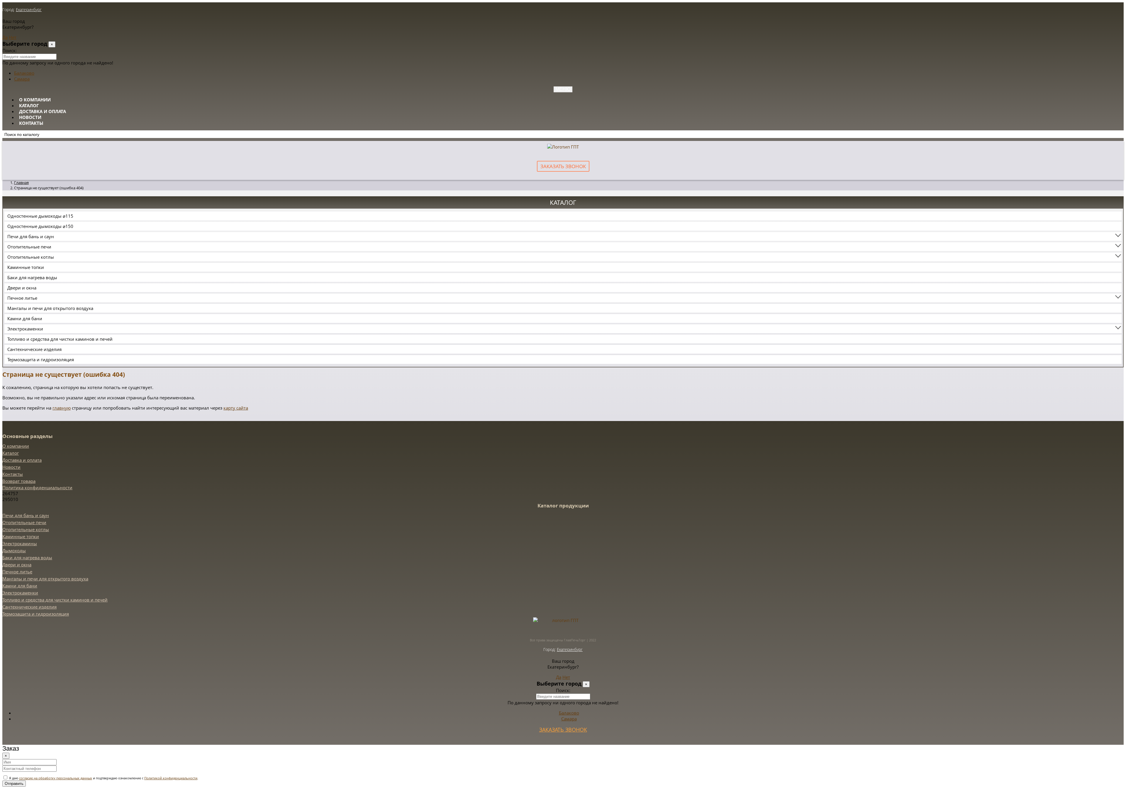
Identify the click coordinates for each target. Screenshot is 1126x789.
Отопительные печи (29, 247)
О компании (35, 100)
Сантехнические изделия (34, 349)
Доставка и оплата (42, 111)
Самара (22, 79)
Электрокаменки (25, 329)
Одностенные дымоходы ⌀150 (40, 226)
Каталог (29, 105)
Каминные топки (25, 267)
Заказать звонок (563, 166)
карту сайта (235, 408)
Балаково (24, 73)
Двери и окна (21, 288)
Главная (21, 182)
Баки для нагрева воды (32, 277)
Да (5, 37)
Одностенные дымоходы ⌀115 (40, 216)
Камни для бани (24, 318)
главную (61, 408)
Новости (30, 117)
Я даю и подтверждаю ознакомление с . (103, 778)
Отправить (14, 783)
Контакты (31, 123)
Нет (12, 37)
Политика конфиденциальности (37, 487)
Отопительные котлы (30, 257)
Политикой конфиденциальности (170, 778)
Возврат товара (18, 481)
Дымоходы (14, 550)
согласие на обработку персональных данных (55, 778)
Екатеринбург (29, 9)
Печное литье (22, 298)
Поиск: (9, 50)
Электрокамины (19, 543)
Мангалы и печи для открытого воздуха (50, 308)
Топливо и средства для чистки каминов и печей (60, 339)
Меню (563, 89)
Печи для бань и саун (30, 236)
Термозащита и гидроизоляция (40, 359)
